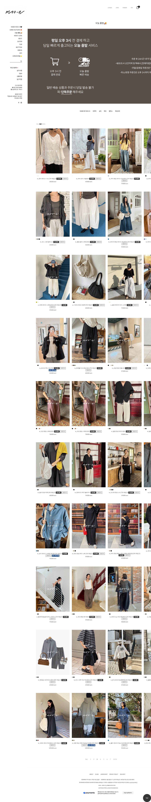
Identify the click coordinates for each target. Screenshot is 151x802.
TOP (20, 44)
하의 (105, 111)
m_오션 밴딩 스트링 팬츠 (46, 431)
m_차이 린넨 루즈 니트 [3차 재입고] (82, 553)
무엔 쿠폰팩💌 (14, 68)
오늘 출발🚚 (18, 33)
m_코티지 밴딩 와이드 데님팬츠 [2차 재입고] (121, 242)
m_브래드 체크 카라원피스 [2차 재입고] (49, 743)
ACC (20, 53)
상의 (100, 111)
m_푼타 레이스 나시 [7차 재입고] (46, 178)
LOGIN (110, 7)
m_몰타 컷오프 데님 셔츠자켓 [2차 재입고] (121, 743)
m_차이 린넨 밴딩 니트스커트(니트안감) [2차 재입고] (124, 553)
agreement (104, 774)
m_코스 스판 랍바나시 (46, 242)
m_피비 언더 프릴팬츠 (82, 178)
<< (86, 759)
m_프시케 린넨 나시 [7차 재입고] (118, 492)
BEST (20, 38)
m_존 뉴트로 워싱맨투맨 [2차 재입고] (122, 680)
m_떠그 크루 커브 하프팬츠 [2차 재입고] (86, 680)
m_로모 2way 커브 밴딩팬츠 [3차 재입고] (122, 617)
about (91, 774)
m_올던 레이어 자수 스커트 (119, 305)
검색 (21, 61)
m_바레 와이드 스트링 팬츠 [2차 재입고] (50, 305)
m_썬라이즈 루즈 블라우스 (83, 492)
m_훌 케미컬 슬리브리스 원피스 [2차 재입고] (50, 617)
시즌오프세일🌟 (17, 56)
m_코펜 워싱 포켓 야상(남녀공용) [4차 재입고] (85, 743)
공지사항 (19, 70)
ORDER (125, 7)
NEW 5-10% (18, 36)
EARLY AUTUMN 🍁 (16, 30)
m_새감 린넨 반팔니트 (118, 368)
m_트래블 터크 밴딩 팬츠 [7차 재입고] (86, 368)
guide (97, 774)
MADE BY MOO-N (85, 111)
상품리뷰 (19, 76)
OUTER (19, 41)
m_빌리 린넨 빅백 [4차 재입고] (47, 492)
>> (115, 759)
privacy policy (113, 774)
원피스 (111, 111)
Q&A (20, 73)
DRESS (20, 50)
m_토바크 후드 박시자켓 (46, 368)
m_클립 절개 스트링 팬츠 (82, 242)
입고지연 (19, 79)
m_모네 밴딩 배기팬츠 (82, 617)
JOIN (117, 7)
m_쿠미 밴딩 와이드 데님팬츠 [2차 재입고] (121, 178)
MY (132, 7)
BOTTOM (19, 47)
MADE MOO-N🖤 (16, 27)
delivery (122, 774)
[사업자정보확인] (133, 782)
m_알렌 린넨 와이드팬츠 (118, 431)
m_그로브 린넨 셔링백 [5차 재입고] (82, 305)
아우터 (94, 111)
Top (147, 798)
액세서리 (117, 111)
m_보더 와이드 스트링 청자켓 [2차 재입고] (49, 553)
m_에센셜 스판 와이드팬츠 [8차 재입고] (49, 680)
